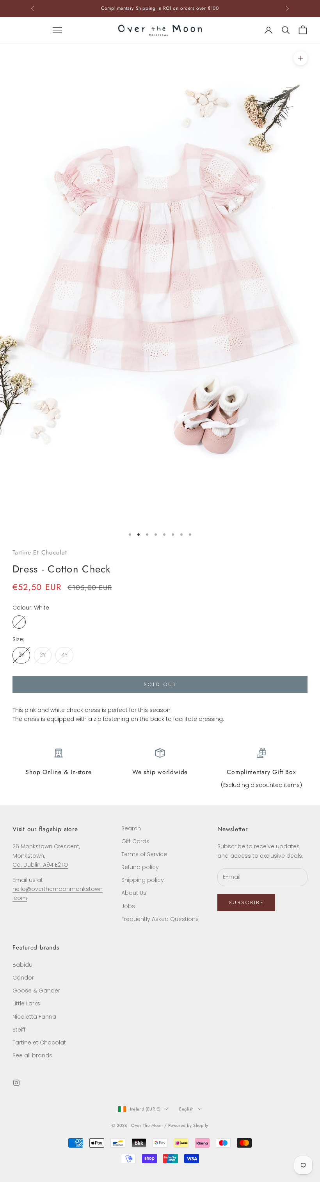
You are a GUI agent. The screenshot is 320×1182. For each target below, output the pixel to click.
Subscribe (246, 902)
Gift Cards (135, 841)
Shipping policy (142, 880)
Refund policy (140, 867)
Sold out (160, 684)
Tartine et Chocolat (39, 1042)
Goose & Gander (36, 990)
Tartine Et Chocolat (39, 552)
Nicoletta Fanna (34, 1017)
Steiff (18, 1030)
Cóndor (23, 978)
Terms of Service (144, 854)
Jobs (128, 906)
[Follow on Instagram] (16, 1083)
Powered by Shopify (188, 1125)
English (186, 1109)
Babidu (22, 965)
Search (131, 828)
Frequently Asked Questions (160, 919)
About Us (133, 893)
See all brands (32, 1055)
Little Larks (26, 1003)
